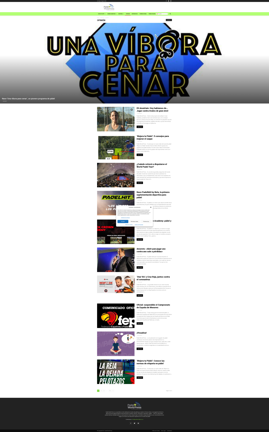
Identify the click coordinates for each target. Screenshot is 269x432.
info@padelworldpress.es (137, 419)
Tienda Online (152, 13)
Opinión (128, 13)
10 (109, 390)
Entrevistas (135, 13)
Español (159, 13)
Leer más (140, 126)
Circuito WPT (101, 13)
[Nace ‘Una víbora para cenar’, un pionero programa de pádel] (134, 63)
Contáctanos (169, 430)
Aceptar (123, 221)
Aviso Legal (163, 430)
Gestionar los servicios (125, 217)
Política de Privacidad (139, 224)
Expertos (102, 17)
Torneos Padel (143, 13)
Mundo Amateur (111, 13)
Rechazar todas (134, 221)
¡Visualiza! (142, 333)
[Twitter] (168, 1)
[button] (151, 207)
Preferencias (146, 221)
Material (120, 13)
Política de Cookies (129, 224)
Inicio (98, 17)
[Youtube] (171, 1)
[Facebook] (166, 1)
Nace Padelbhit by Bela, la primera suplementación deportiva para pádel (153, 195)
